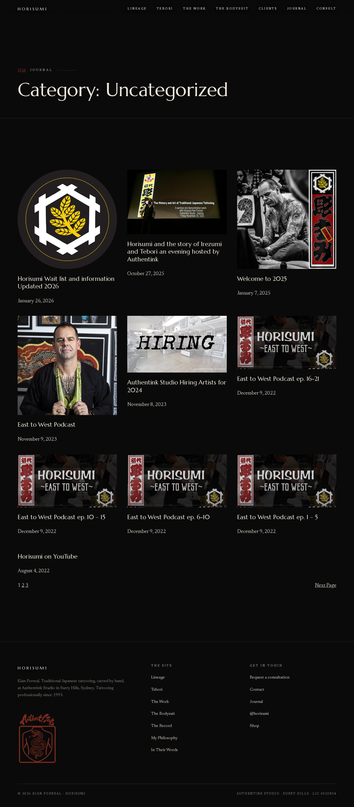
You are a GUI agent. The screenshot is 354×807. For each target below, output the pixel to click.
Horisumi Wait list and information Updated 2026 (66, 282)
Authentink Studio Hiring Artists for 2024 (176, 386)
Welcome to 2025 (262, 279)
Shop (254, 726)
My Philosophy (164, 738)
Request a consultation (269, 677)
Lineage (158, 677)
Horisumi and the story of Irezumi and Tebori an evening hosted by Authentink (174, 251)
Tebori (156, 690)
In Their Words (164, 750)
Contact (257, 690)
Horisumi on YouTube (47, 556)
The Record (161, 726)
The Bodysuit (163, 714)
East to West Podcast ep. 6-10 (168, 517)
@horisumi (259, 714)
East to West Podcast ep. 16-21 (278, 379)
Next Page (325, 585)
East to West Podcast (46, 425)
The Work (160, 702)
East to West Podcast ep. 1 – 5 (277, 517)
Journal (256, 702)
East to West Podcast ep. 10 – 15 (61, 517)
